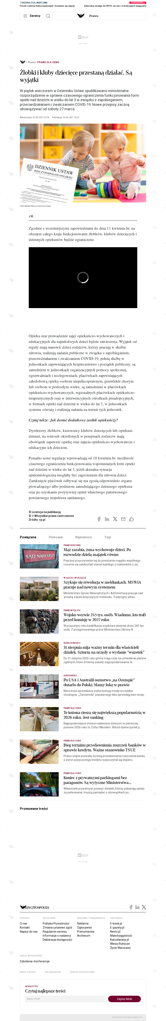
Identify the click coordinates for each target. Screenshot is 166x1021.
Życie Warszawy (120, 947)
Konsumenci (70, 675)
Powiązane (28, 537)
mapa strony (28, 972)
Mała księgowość (121, 935)
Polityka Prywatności (56, 923)
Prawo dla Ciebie (48, 62)
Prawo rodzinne (72, 545)
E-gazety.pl (117, 927)
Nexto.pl (115, 931)
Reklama (82, 923)
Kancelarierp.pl (119, 939)
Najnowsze (83, 537)
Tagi (107, 537)
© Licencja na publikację (45, 512)
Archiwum (83, 935)
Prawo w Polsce (72, 610)
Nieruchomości (72, 643)
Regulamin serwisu (55, 931)
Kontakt (25, 927)
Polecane (56, 537)
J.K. (31, 216)
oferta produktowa (82, 972)
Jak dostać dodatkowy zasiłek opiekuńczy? (84, 420)
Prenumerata (85, 931)
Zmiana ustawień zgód (57, 927)
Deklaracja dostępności (57, 939)
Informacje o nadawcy (57, 935)
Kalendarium (53, 972)
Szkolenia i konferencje (35, 961)
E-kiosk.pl (116, 923)
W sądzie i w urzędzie (75, 578)
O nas (23, 923)
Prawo (93, 16)
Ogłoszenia (84, 927)
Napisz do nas (29, 931)
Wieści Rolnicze (120, 943)
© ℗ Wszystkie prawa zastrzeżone (51, 515)
